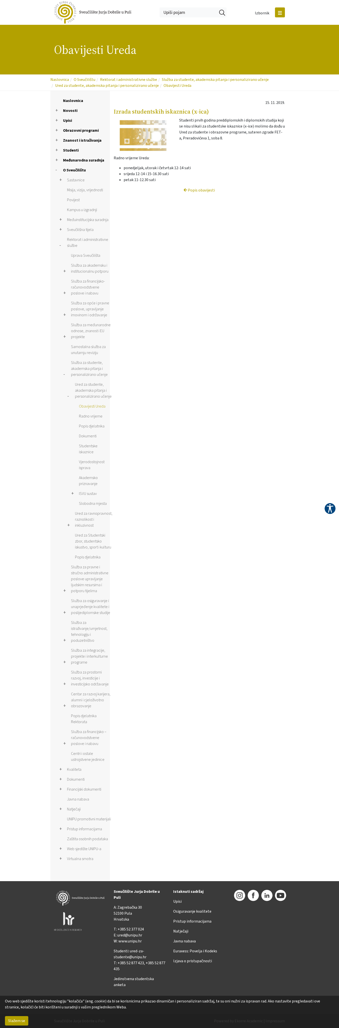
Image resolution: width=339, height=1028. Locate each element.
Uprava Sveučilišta (85, 255)
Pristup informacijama (84, 829)
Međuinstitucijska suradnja (87, 220)
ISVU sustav (88, 493)
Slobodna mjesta (93, 503)
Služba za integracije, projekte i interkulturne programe (89, 656)
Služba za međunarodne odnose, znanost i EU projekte (91, 331)
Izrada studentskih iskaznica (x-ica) (161, 111)
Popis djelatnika (91, 426)
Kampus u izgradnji (82, 210)
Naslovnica (59, 79)
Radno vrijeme (90, 416)
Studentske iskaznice (88, 449)
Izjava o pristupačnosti (192, 961)
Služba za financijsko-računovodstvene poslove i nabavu (88, 287)
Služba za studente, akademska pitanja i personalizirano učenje (215, 79)
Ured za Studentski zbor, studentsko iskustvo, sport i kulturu (93, 541)
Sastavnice (76, 180)
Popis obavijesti (201, 190)
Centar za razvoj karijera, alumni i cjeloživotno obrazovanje (90, 700)
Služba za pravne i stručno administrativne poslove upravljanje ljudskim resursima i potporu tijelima (89, 579)
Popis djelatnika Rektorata (84, 719)
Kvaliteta (74, 769)
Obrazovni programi (81, 130)
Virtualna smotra (80, 859)
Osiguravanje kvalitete (192, 911)
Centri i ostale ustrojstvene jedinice (87, 756)
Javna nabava (78, 799)
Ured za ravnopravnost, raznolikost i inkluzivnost (93, 519)
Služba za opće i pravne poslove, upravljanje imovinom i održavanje (90, 309)
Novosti (70, 110)
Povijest (73, 200)
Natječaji (74, 809)
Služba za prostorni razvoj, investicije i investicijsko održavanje (90, 678)
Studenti (71, 150)
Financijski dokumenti (84, 789)
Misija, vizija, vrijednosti (85, 190)
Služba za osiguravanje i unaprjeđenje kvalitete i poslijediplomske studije (90, 606)
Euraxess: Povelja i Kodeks (195, 951)
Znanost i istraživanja (82, 140)
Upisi (67, 120)
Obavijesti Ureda (177, 85)
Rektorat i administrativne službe (128, 79)
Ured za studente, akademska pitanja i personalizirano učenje (107, 85)
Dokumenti (88, 436)
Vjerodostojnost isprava (91, 465)
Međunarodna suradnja (83, 160)
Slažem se (16, 1021)
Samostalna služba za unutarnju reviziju (88, 349)
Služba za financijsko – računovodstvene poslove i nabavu (88, 737)
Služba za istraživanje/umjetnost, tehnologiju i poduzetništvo (89, 631)
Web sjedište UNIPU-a (84, 849)
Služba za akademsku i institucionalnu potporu (89, 268)
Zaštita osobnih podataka (87, 839)
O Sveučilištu (84, 79)
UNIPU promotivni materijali (89, 819)
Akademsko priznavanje (88, 480)
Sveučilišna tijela (80, 229)
